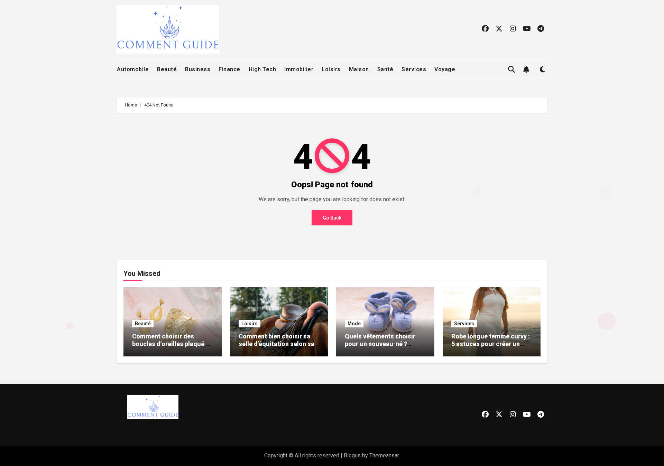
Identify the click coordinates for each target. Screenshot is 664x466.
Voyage (444, 69)
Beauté (167, 69)
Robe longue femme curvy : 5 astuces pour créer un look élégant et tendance (490, 344)
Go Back (332, 218)
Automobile (133, 69)
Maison (359, 69)
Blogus (352, 455)
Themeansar (384, 455)
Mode (354, 323)
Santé (385, 69)
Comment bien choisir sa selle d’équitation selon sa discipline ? (276, 344)
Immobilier (298, 69)
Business (197, 69)
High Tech (262, 69)
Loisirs (331, 69)
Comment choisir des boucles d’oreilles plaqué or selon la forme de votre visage (172, 347)
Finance (229, 69)
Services (414, 69)
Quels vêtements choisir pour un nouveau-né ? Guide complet (380, 344)
